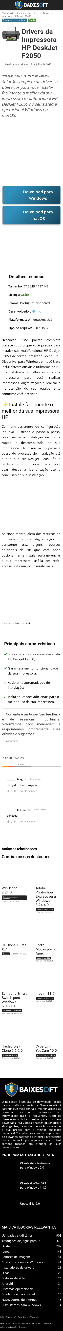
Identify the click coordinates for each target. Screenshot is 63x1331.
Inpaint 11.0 (45, 994)
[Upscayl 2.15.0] (10, 1209)
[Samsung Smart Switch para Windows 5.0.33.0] (13, 978)
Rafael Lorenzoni (22, 623)
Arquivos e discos (10, 1055)
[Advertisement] (31, 151)
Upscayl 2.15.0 (30, 1203)
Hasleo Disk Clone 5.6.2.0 (12, 1048)
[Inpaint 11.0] (46, 978)
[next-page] (9, 1067)
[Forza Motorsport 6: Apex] (46, 930)
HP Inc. (37, 311)
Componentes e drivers (28, 13)
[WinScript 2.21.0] (13, 873)
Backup (6, 954)
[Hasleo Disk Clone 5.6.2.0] (13, 1031)
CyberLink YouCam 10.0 (46, 1048)
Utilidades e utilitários (12, 1010)
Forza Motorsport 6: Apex (46, 949)
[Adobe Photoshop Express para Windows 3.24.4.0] (46, 873)
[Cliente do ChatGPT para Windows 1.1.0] (10, 1189)
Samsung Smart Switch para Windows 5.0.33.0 (14, 1000)
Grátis (32, 20)
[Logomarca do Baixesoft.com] (31, 5)
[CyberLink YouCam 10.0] (46, 1031)
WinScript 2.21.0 (9, 890)
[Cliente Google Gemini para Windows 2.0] (10, 1168)
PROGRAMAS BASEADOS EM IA (28, 1155)
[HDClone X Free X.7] (13, 930)
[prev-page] (4, 1067)
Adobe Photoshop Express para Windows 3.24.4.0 (46, 896)
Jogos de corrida (43, 958)
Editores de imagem (45, 909)
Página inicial (8, 13)
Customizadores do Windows (10, 898)
